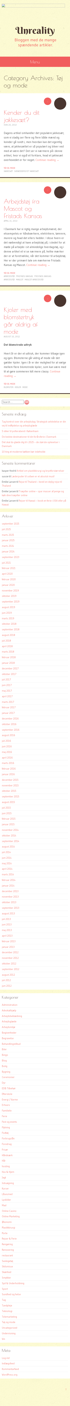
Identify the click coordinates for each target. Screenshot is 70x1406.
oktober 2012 (9, 963)
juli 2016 (6, 740)
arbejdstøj (9, 276)
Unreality (35, 30)
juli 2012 (6, 980)
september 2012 (10, 969)
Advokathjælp (9, 1010)
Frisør (5, 1149)
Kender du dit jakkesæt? (21, 116)
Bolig (4, 1066)
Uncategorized (9, 1327)
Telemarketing (9, 1316)
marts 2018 (8, 651)
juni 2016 (7, 746)
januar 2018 (8, 662)
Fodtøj (5, 1132)
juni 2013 (7, 924)
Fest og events (9, 1121)
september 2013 (10, 907)
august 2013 (8, 913)
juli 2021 (6, 562)
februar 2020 (9, 579)
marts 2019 (8, 618)
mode (25, 387)
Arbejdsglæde (9, 1021)
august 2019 (8, 607)
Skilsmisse (7, 1266)
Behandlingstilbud (11, 1043)
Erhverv (6, 1104)
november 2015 (10, 785)
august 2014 (8, 846)
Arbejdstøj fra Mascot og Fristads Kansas (23, 208)
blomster (8, 387)
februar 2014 (8, 879)
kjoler (18, 387)
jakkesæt (8, 171)
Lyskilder (6, 1199)
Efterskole (7, 1093)
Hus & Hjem (8, 1171)
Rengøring (7, 1244)
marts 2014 (8, 874)
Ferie (4, 1116)
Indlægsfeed (8, 1363)
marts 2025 (8, 534)
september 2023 (10, 557)
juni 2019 (7, 612)
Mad (4, 1205)
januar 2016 (8, 774)
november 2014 (10, 829)
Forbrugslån (8, 1138)
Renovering (8, 1249)
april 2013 (7, 935)
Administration (9, 1004)
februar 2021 (8, 568)
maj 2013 (7, 930)
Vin (3, 1338)
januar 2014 (8, 885)
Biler (4, 1049)
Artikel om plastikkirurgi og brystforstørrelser (40, 470)
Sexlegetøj (7, 1260)
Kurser (5, 1188)
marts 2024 (8, 545)
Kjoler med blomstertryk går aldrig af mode (21, 320)
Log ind (6, 1357)
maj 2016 (7, 751)
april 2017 (7, 696)
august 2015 (8, 802)
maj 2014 (7, 863)
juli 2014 (6, 852)
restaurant (7, 1255)
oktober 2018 (9, 623)
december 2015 (10, 779)
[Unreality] (35, 12)
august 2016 (8, 735)
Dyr (4, 1082)
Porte (4, 1233)
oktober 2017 (9, 674)
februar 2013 (8, 941)
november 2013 (10, 896)
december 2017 (10, 668)
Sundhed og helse (11, 1294)
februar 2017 (9, 707)
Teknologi (7, 1311)
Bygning (6, 1071)
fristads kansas (24, 276)
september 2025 (10, 523)
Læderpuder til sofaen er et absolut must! (33, 476)
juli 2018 (6, 640)
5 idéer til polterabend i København (20, 431)
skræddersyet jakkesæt (26, 171)
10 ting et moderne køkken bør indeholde (23, 451)
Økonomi (7, 1221)
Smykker (6, 1277)
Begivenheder (9, 1032)
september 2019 (10, 601)
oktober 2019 (9, 595)
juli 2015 (6, 807)
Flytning (6, 1127)
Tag (4, 1299)
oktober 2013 (9, 902)
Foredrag (7, 1144)
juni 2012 (7, 985)
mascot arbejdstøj (34, 279)
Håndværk (7, 1155)
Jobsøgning (8, 1183)
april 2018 (7, 646)
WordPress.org (9, 1374)
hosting (6, 1166)
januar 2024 (8, 551)
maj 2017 (7, 690)
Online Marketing (11, 1216)
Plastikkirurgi (8, 1227)
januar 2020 (8, 584)
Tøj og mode (9, 168)
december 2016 (10, 718)
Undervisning (8, 1333)
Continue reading (47, 160)
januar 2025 (8, 540)
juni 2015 (7, 813)
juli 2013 (6, 919)
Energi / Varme (10, 1099)
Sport (5, 1288)
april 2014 (7, 868)
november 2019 (10, 590)
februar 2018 (9, 657)
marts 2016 (8, 762)
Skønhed (6, 1272)
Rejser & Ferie (9, 1238)
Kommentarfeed (10, 1369)
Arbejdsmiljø (8, 1027)
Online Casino (9, 1210)
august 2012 (8, 974)
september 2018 (10, 629)
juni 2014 (7, 857)
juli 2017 (6, 679)
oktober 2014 (9, 835)
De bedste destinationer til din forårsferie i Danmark (29, 436)
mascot (19, 279)
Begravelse (8, 1038)
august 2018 (8, 634)
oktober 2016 (9, 724)
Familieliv (7, 1110)
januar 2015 (8, 824)
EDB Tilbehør (9, 1088)
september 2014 (10, 841)
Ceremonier (8, 1077)
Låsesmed (7, 1194)
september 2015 (10, 796)
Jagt (4, 1177)
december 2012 (10, 952)
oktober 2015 (9, 790)
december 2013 (10, 891)
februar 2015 (8, 818)
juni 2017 (7, 685)
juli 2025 (6, 529)
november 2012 (10, 957)
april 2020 (7, 573)
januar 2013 (8, 946)
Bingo (5, 1054)
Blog (4, 1060)
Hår (4, 1160)
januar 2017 (8, 712)
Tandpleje (7, 1305)
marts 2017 (8, 701)
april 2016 (7, 757)
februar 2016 (9, 768)
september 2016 (10, 729)
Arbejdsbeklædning (12, 1016)
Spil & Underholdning (13, 1283)
